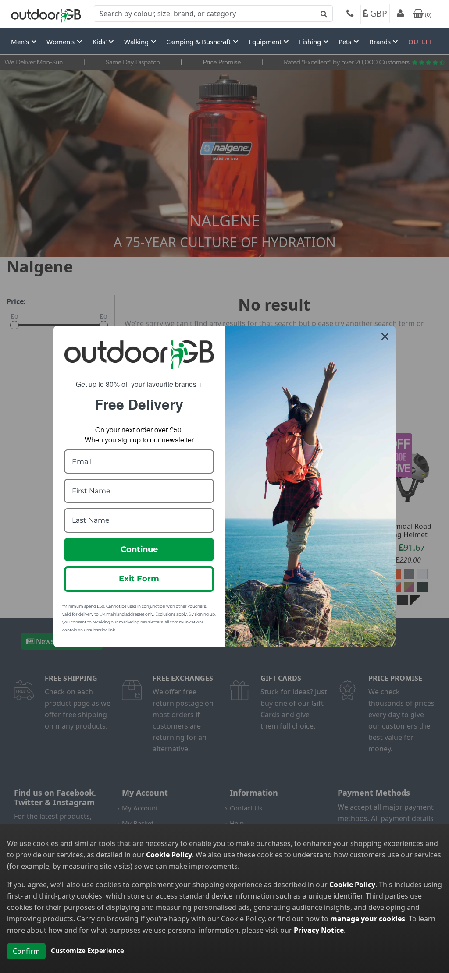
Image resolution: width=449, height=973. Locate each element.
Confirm (26, 951)
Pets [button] (346, 41)
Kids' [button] (100, 41)
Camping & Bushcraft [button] (199, 41)
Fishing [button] (311, 41)
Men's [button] (21, 41)
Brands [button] (380, 41)
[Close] (385, 336)
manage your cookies (367, 918)
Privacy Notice (319, 930)
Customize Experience (87, 950)
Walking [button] (137, 41)
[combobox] (213, 13)
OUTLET (420, 41)
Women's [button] (61, 41)
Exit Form (139, 579)
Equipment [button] (266, 41)
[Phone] (350, 14)
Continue (139, 549)
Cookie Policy (169, 855)
